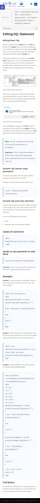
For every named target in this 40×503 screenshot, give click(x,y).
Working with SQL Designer (24, 20)
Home (17, 12)
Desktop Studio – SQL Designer (26, 17)
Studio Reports (25, 14)
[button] (2, 7)
